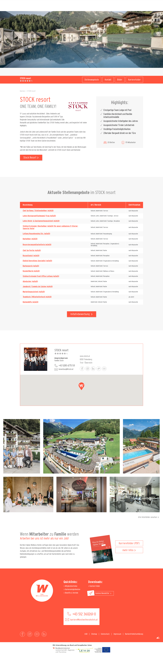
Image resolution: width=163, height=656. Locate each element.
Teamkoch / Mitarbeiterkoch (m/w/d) (37, 297)
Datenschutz (105, 634)
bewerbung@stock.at (66, 369)
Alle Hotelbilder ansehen (147, 517)
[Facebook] (22, 634)
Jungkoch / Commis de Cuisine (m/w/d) (38, 287)
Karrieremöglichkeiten (72, 589)
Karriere (22, 91)
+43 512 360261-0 (84, 614)
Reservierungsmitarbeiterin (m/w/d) (37, 245)
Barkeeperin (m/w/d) (31, 266)
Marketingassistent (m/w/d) (34, 292)
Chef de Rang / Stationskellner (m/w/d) (38, 211)
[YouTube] (36, 634)
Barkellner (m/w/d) (30, 239)
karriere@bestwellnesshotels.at (84, 619)
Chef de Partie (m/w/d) (32, 251)
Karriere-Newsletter (102, 593)
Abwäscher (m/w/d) (30, 282)
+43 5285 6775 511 (67, 365)
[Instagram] (29, 634)
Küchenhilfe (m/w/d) (30, 302)
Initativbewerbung (80, 314)
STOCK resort (31, 91)
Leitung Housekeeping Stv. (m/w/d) (36, 234)
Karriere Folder (94, 586)
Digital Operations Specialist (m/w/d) (37, 261)
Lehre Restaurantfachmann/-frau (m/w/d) (39, 216)
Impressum (117, 634)
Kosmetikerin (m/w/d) (31, 271)
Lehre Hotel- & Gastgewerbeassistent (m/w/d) (41, 221)
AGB (85, 634)
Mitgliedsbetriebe (71, 586)
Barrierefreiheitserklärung (134, 634)
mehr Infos (128, 550)
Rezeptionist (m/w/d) (31, 256)
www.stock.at (85, 356)
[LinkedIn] (44, 634)
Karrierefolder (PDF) (129, 543)
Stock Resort (29, 157)
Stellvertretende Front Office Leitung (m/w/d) (41, 276)
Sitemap (94, 634)
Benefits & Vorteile (71, 593)
